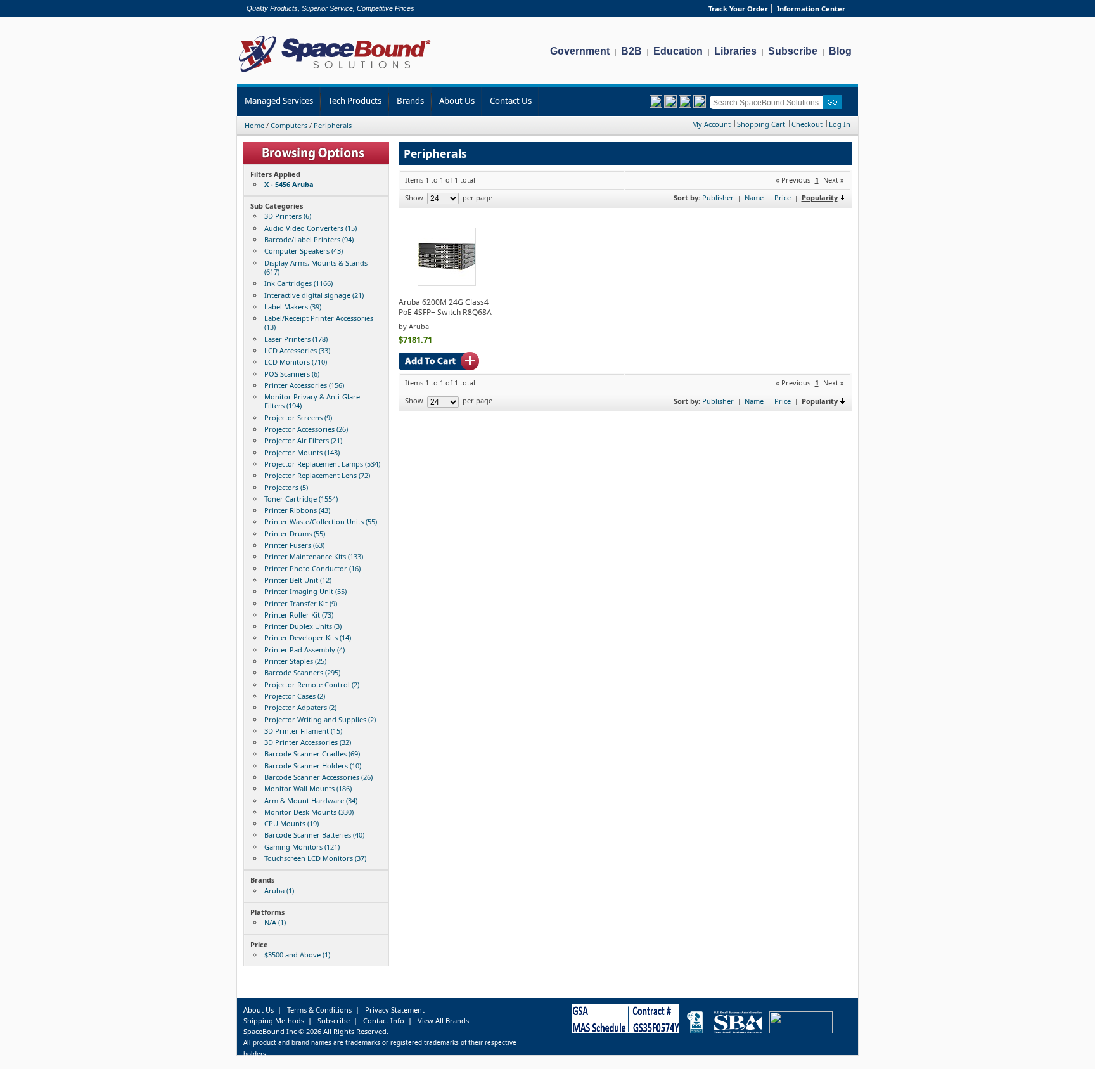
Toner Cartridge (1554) (301, 498)
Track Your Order (738, 8)
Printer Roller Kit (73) (298, 614)
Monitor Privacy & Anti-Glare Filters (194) (312, 401)
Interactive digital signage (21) (314, 295)
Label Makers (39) (292, 306)
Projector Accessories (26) (306, 429)
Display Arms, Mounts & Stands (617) (316, 267)
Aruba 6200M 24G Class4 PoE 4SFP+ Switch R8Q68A (445, 307)
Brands (410, 101)
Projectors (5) (286, 487)
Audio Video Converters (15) (310, 228)
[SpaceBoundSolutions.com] (335, 73)
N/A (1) (275, 922)
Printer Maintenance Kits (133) (313, 556)
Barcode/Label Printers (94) (309, 239)
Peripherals (333, 125)
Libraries (735, 51)
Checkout (807, 124)
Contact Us (511, 101)
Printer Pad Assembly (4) (304, 649)
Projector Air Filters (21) (303, 440)
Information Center (811, 8)
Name (754, 197)
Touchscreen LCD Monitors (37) (315, 858)
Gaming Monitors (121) (302, 847)
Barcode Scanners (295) (302, 672)
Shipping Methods (273, 1020)
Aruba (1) (279, 890)
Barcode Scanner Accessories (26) (318, 777)
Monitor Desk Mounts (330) (309, 812)
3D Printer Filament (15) (303, 730)
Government (580, 51)
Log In (839, 124)
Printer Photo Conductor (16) (312, 568)
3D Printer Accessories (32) (307, 742)
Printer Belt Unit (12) (297, 580)
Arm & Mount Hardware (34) (310, 800)
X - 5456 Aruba (289, 184)
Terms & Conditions (319, 1009)
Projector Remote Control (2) (311, 684)
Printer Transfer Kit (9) (300, 603)
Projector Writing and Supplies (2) (320, 719)
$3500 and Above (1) (297, 954)
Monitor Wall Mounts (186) (308, 788)
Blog (840, 51)
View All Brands (443, 1020)
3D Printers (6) (287, 216)
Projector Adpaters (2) (300, 707)
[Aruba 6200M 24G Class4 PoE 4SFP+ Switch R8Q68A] (447, 283)
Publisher (718, 197)
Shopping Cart (761, 124)
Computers (289, 125)
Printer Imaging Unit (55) (305, 591)
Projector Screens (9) (298, 417)
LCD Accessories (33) (297, 350)
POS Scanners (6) (291, 374)
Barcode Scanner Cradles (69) (312, 753)
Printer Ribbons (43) (297, 510)
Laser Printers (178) (296, 339)
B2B (631, 51)
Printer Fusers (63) (294, 545)
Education (678, 51)
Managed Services (279, 101)
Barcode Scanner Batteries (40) (314, 834)
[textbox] (768, 102)
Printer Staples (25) (295, 661)
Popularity (820, 197)
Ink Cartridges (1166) (298, 283)
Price (782, 197)
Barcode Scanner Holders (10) (312, 765)
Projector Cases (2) (294, 696)
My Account (711, 124)
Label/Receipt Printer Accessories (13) (318, 322)
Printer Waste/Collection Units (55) (320, 521)
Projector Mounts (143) (302, 452)
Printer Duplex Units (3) (303, 626)
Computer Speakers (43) (303, 251)
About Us (457, 101)
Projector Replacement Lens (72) (317, 475)
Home (254, 125)
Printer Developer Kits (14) (307, 637)
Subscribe (792, 51)
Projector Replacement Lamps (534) (322, 464)
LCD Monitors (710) (295, 361)
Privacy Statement (395, 1009)
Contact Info (383, 1020)
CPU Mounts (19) (291, 823)
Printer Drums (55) (294, 533)
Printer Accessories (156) (304, 385)
